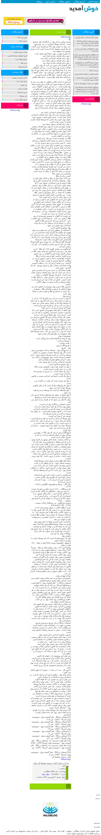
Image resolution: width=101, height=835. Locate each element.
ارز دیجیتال (23, 96)
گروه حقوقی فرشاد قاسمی (17, 56)
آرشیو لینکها (23, 67)
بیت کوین (23, 85)
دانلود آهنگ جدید (21, 59)
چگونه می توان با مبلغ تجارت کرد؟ (86, 83)
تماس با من (50, 2)
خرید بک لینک (22, 92)
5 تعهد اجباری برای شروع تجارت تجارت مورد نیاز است (87, 79)
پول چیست (60, 32)
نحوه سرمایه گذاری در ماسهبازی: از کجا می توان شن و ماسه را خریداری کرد (86, 65)
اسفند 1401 (23, 41)
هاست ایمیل (22, 89)
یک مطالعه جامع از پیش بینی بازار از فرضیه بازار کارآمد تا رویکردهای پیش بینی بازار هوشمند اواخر (86, 57)
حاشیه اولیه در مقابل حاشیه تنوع (86, 74)
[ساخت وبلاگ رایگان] (34, 24)
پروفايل (39, 2)
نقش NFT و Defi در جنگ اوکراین (86, 37)
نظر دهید (45, 774)
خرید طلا (24, 63)
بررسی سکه (94, 70)
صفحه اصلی (93, 2)
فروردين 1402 (22, 37)
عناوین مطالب (64, 2)
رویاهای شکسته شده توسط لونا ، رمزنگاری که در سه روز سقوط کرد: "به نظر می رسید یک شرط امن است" (86, 90)
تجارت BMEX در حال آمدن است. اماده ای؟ (86, 50)
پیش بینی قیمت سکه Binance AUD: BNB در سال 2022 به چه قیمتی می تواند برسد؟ (87, 43)
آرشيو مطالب (79, 2)
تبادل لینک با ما (22, 81)
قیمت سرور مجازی (20, 52)
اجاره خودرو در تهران (19, 78)
